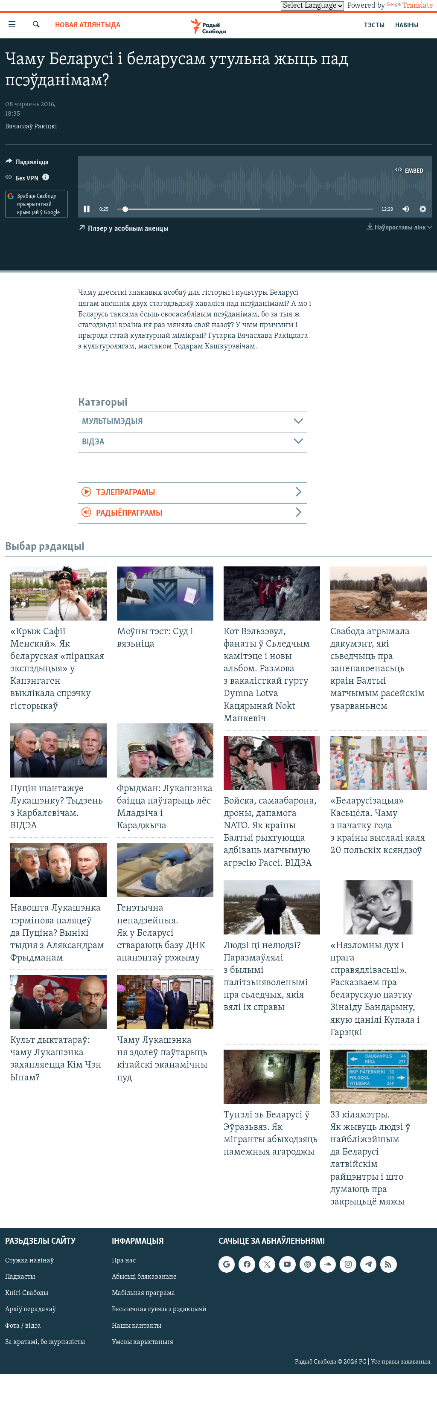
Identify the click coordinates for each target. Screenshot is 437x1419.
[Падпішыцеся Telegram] (368, 1264)
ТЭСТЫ (374, 25)
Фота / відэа (23, 1326)
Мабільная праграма (143, 1293)
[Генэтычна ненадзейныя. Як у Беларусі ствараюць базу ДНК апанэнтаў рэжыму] (165, 870)
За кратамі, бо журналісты (45, 1342)
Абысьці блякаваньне (144, 1277)
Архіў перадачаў (30, 1309)
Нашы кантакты (136, 1326)
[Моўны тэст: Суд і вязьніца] (165, 593)
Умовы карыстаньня (142, 1342)
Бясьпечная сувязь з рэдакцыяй (159, 1309)
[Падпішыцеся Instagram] (348, 1264)
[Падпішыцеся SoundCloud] (328, 1264)
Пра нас (124, 1260)
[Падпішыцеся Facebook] (247, 1264)
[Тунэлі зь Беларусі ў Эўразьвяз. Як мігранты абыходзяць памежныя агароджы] (272, 1077)
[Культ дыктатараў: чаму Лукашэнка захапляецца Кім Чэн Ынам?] (58, 1002)
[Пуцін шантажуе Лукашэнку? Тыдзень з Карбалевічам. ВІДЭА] (58, 750)
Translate (417, 6)
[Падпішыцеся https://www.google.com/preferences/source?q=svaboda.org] (226, 1264)
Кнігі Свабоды (26, 1293)
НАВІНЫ (406, 25)
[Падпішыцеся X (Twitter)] (267, 1264)
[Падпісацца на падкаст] (308, 1264)
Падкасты (20, 1277)
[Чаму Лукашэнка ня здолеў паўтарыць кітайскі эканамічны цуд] (165, 1002)
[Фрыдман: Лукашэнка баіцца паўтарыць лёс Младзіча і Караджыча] (165, 750)
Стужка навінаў (29, 1260)
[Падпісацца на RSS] (388, 1264)
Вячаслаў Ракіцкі (31, 126)
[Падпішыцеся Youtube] (287, 1264)
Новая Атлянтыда (87, 25)
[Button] (27, 164)
